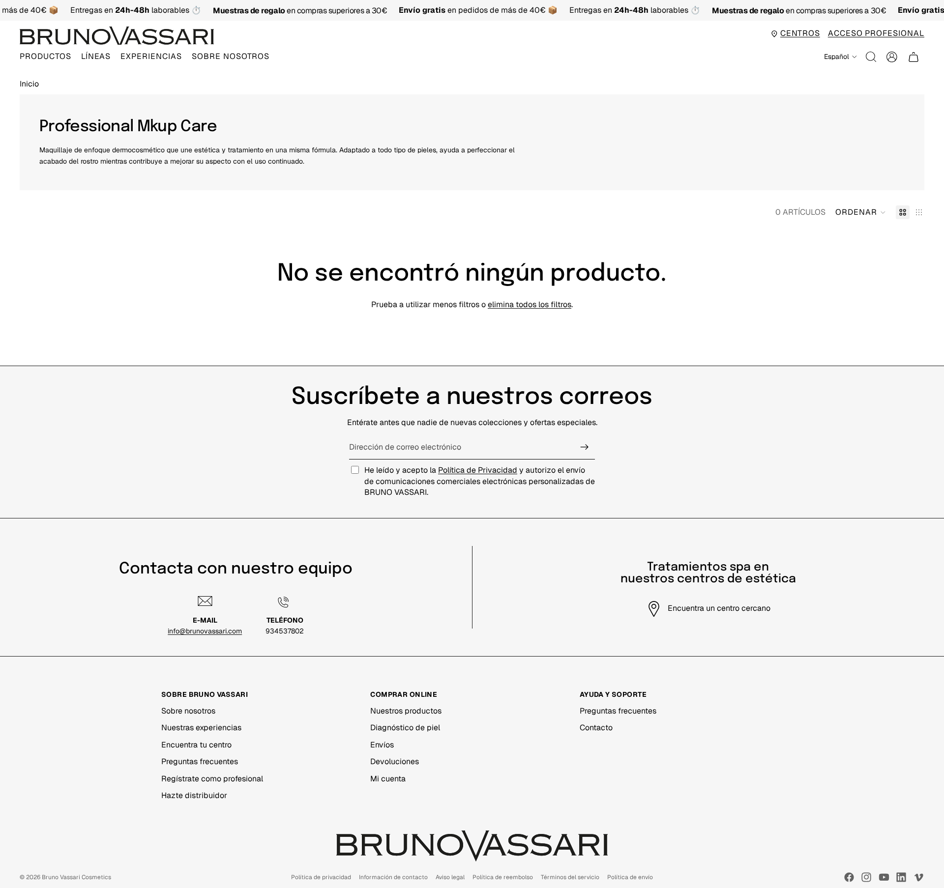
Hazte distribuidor (194, 795)
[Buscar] (871, 57)
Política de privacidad (321, 877)
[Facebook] (849, 877)
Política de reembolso (502, 877)
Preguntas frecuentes (199, 761)
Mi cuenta (388, 778)
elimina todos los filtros (529, 304)
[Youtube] (884, 877)
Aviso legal (450, 877)
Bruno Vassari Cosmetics (76, 877)
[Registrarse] (584, 447)
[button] (860, 212)
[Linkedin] (901, 877)
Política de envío (630, 877)
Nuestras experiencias (201, 727)
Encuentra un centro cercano (719, 608)
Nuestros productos (406, 711)
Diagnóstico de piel (405, 727)
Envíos (382, 745)
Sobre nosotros (188, 711)
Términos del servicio (570, 877)
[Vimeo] (918, 877)
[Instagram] (866, 877)
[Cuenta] (892, 57)
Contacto (596, 727)
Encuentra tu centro (196, 745)
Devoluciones (394, 761)
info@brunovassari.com (205, 631)
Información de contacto (393, 877)
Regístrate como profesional (212, 778)
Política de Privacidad (477, 470)
